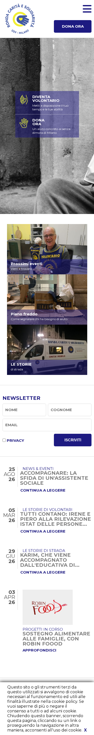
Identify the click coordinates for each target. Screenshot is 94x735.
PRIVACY (15, 440)
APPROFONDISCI (39, 650)
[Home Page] (20, 19)
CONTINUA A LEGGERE (42, 490)
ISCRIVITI (72, 440)
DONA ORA (73, 26)
